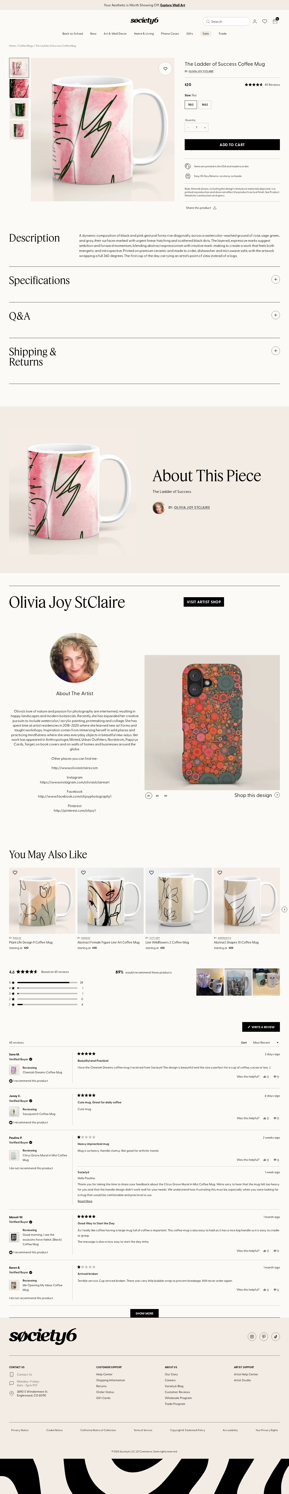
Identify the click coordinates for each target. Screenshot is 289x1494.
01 (148, 795)
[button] (262, 84)
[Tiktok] (275, 1336)
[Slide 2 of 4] (19, 88)
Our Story (171, 1374)
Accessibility (230, 1430)
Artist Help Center (246, 1374)
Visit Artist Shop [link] (204, 602)
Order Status (105, 1392)
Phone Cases (170, 33)
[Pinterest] (264, 1336)
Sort (244, 1042)
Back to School (72, 33)
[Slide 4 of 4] (19, 129)
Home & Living (144, 33)
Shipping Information (110, 1380)
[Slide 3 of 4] (19, 109)
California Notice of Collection (98, 1430)
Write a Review (265, 1028)
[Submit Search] (208, 21)
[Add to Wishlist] (15, 872)
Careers (170, 1380)
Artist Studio (242, 1380)
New (93, 33)
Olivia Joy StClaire (201, 71)
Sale (206, 33)
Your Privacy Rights (267, 1430)
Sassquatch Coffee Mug (39, 1114)
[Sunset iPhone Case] (212, 722)
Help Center (104, 1374)
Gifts (189, 33)
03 (165, 795)
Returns (101, 1386)
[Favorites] (265, 21)
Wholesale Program (178, 1398)
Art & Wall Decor (115, 33)
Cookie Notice (54, 1430)
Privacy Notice (20, 1430)
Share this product (198, 208)
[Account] (254, 21)
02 (157, 795)
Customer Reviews (177, 1392)
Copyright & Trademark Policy (187, 1430)
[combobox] (226, 21)
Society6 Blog (174, 1386)
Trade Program (175, 1404)
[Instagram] (252, 1336)
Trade (223, 33)
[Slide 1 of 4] (19, 67)
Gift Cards (103, 1398)
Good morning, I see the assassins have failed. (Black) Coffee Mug (42, 1239)
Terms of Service (143, 1430)
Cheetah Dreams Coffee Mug (42, 1072)
